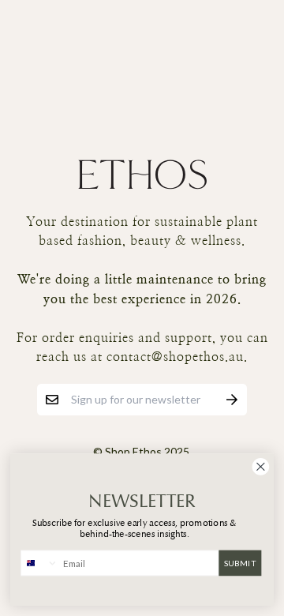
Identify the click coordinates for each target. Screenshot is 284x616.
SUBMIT (240, 562)
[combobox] (39, 562)
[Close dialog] (261, 466)
